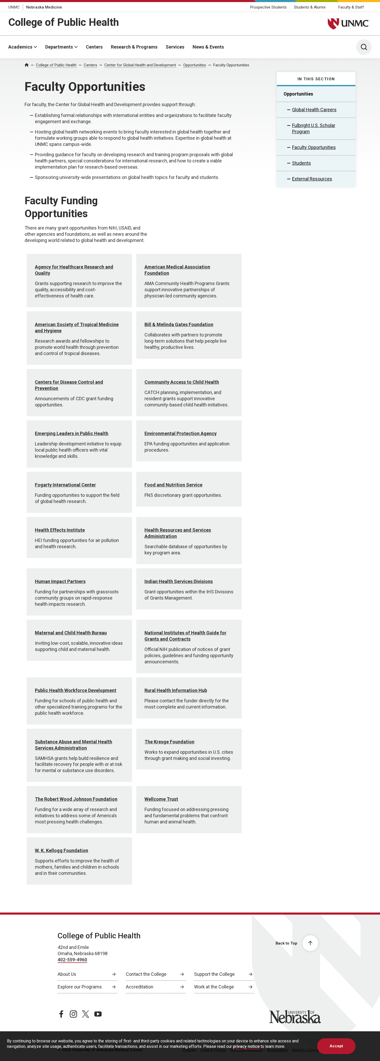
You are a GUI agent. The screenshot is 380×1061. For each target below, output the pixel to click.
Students (301, 163)
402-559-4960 (72, 959)
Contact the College (146, 974)
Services (175, 47)
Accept (336, 1046)
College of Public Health (63, 22)
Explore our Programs (80, 986)
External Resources (312, 179)
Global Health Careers (314, 109)
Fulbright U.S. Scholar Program (313, 128)
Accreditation (139, 986)
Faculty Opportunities (231, 65)
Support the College (214, 974)
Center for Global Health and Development (140, 65)
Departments (59, 47)
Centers (94, 47)
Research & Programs (134, 47)
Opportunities (194, 65)
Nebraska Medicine (44, 7)
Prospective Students (268, 7)
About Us (67, 974)
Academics (20, 47)
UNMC (14, 7)
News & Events (208, 47)
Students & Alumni (309, 7)
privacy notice (246, 1046)
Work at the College (214, 986)
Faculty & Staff (351, 7)
